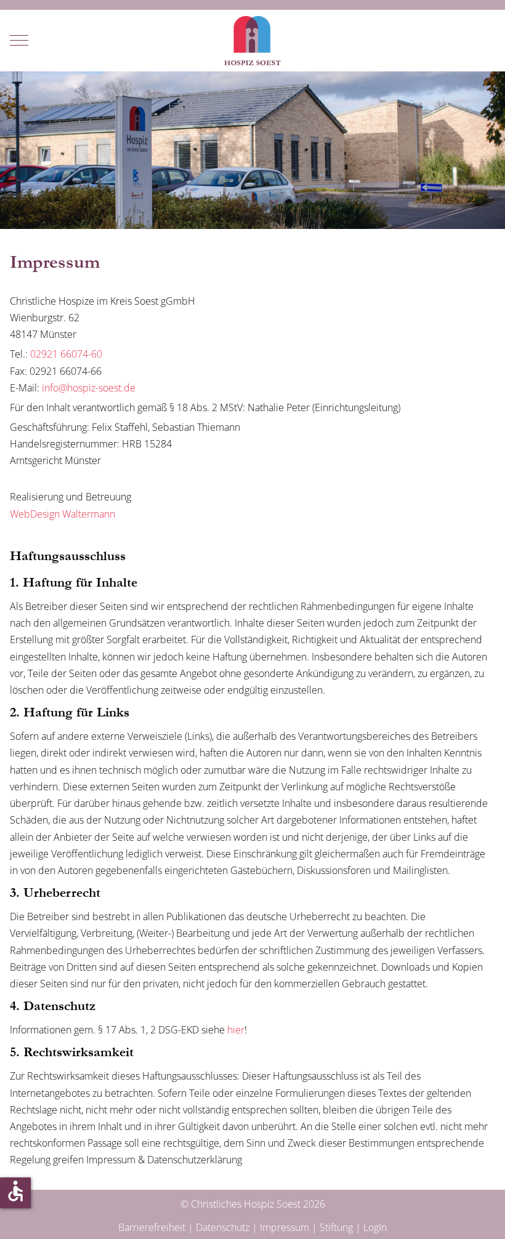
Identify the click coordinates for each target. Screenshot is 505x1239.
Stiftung (336, 1227)
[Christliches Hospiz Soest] (252, 40)
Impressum (284, 1227)
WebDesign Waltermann (62, 514)
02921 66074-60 (66, 354)
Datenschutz (222, 1227)
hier (235, 1030)
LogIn (375, 1227)
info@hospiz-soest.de (88, 388)
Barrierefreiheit (151, 1227)
